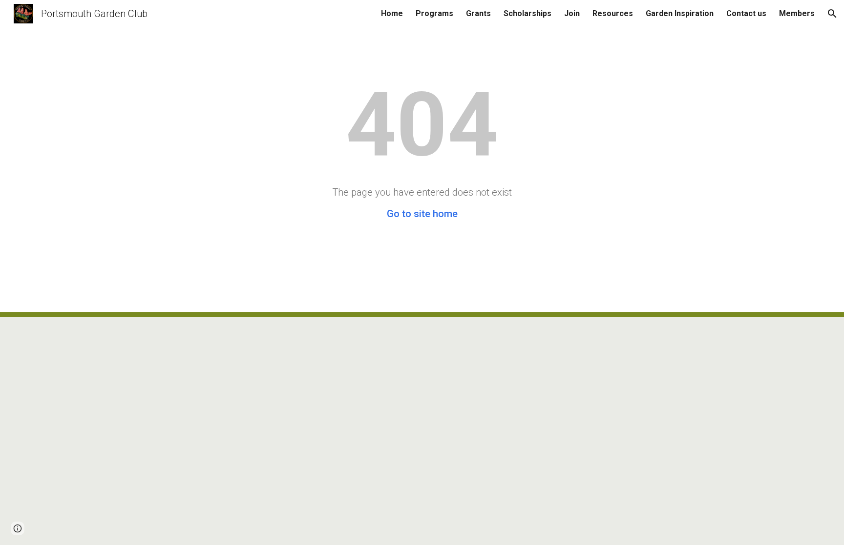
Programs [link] (434, 13)
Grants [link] (478, 13)
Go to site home (422, 214)
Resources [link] (612, 13)
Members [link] (797, 13)
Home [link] (392, 13)
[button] (832, 13)
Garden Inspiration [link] (680, 13)
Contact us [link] (746, 13)
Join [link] (572, 13)
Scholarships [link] (527, 13)
